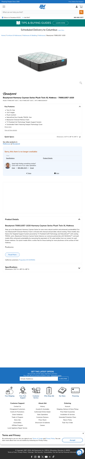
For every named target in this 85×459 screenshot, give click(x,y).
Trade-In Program (17, 417)
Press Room (42, 420)
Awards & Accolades (42, 409)
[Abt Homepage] (42, 6)
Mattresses (41, 35)
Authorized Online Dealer (42, 412)
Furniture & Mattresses (13, 35)
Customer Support (17, 403)
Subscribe (63, 379)
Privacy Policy (22, 452)
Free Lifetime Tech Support (76, 1)
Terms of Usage (38, 438)
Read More (12, 255)
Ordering (67, 403)
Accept (72, 440)
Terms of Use (12, 452)
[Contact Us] (8, 168)
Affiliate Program (17, 425)
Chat (13, 168)
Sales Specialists (42, 415)
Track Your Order (67, 423)
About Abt (42, 403)
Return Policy (67, 420)
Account (67, 406)
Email (32, 168)
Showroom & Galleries (42, 423)
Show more (8, 127)
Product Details (47, 158)
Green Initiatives (17, 415)
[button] (42, 30)
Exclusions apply (56, 376)
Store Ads (17, 420)
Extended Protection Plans (67, 417)
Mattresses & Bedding (30, 35)
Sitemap (30, 452)
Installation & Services (67, 415)
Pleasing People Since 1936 (10, 2)
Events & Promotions (17, 412)
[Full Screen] (81, 83)
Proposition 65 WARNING (27, 260)
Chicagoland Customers (17, 409)
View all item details (11, 130)
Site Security (39, 452)
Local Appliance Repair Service (17, 428)
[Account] (77, 6)
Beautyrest (16, 144)
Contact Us (17, 406)
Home (3, 35)
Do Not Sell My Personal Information (65, 452)
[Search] (81, 12)
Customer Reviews (42, 417)
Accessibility (17, 423)
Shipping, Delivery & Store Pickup (67, 409)
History (42, 406)
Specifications (10, 158)
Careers (42, 425)
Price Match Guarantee (67, 412)
